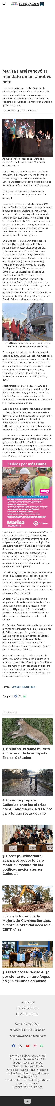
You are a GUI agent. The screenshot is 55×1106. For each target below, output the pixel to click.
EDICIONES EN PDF (27, 1014)
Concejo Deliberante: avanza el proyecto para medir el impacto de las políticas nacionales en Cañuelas (23, 865)
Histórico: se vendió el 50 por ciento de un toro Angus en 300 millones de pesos (26, 976)
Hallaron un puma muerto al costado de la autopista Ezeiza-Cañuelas (26, 753)
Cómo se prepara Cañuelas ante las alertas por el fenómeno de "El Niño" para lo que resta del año (27, 806)
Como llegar (28, 1002)
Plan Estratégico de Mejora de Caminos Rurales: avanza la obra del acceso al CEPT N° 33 (26, 922)
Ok (27, 1101)
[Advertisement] (27, 37)
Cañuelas (16, 686)
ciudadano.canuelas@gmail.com (27, 1035)
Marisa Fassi (28, 686)
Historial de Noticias (27, 1008)
